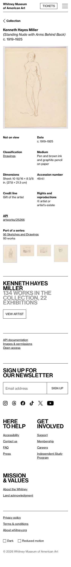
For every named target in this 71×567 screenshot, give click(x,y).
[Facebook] (22, 403)
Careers (42, 447)
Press (7, 453)
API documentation (15, 340)
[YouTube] (50, 403)
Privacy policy (12, 517)
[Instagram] (5, 403)
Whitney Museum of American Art (15, 6)
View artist (14, 314)
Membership (45, 441)
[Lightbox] (35, 87)
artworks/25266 (14, 219)
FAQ (6, 447)
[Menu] (65, 6)
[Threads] (14, 403)
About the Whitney (15, 489)
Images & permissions (17, 343)
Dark (10, 540)
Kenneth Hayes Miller (20, 30)
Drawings (9, 156)
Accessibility (11, 435)
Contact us (10, 441)
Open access (11, 347)
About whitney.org (15, 530)
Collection (13, 20)
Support (42, 435)
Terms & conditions (15, 523)
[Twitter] (40, 403)
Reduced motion (33, 540)
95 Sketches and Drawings (21, 234)
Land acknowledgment (18, 495)
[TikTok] (31, 403)
